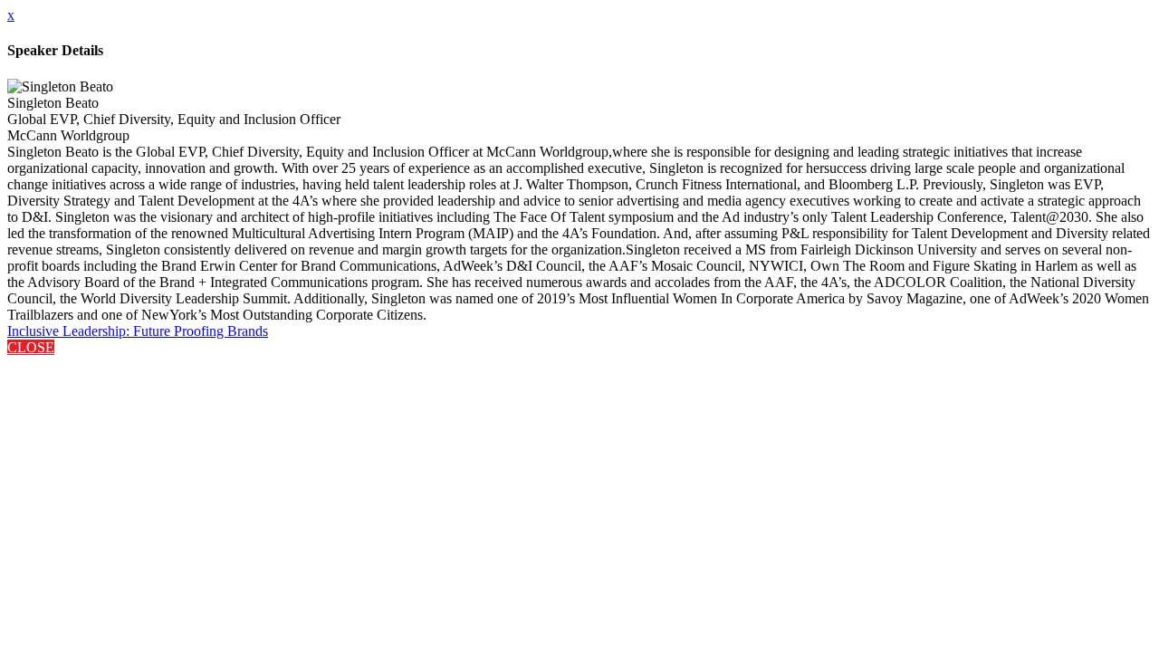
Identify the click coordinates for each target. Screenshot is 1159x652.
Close (30, 347)
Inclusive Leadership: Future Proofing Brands (137, 331)
